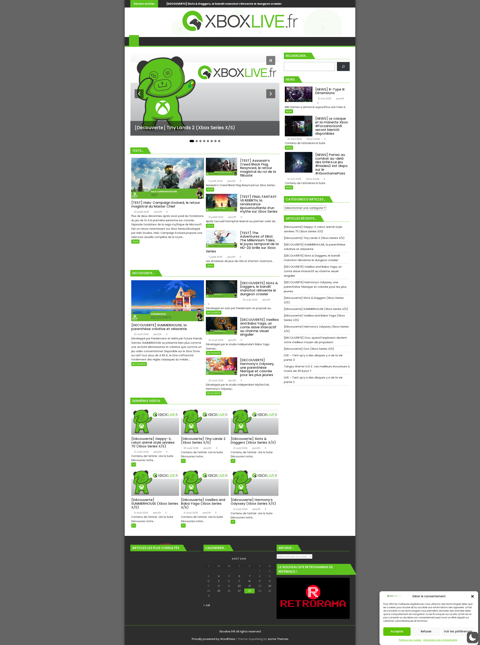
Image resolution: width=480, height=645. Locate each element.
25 (218, 590)
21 (249, 586)
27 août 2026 (141, 451)
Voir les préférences (458, 632)
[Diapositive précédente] (139, 93)
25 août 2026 (191, 448)
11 (218, 581)
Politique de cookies (410, 640)
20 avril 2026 (294, 138)
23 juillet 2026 (141, 211)
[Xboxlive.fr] (240, 35)
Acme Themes (278, 639)
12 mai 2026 (324, 98)
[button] (472, 596)
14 (249, 581)
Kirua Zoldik (313, 138)
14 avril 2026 (294, 179)
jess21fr (157, 211)
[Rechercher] (343, 66)
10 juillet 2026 (215, 217)
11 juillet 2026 (215, 181)
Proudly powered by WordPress (213, 639)
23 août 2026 (141, 334)
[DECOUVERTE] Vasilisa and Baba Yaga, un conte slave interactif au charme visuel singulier (241, 4)
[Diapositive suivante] (270, 93)
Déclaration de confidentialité (440, 640)
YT (133, 464)
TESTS (135, 241)
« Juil (206, 605)
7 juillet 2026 (215, 256)
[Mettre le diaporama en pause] (270, 60)
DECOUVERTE (139, 364)
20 (239, 586)
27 (239, 590)
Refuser (426, 632)
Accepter (397, 632)
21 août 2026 (240, 448)
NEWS (289, 111)
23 (269, 586)
